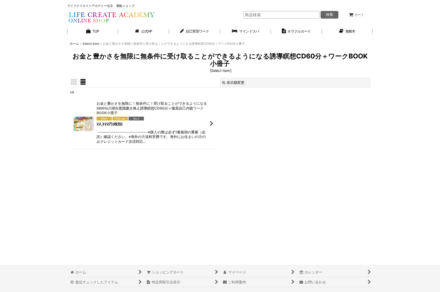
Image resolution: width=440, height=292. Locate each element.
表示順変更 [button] (235, 82)
